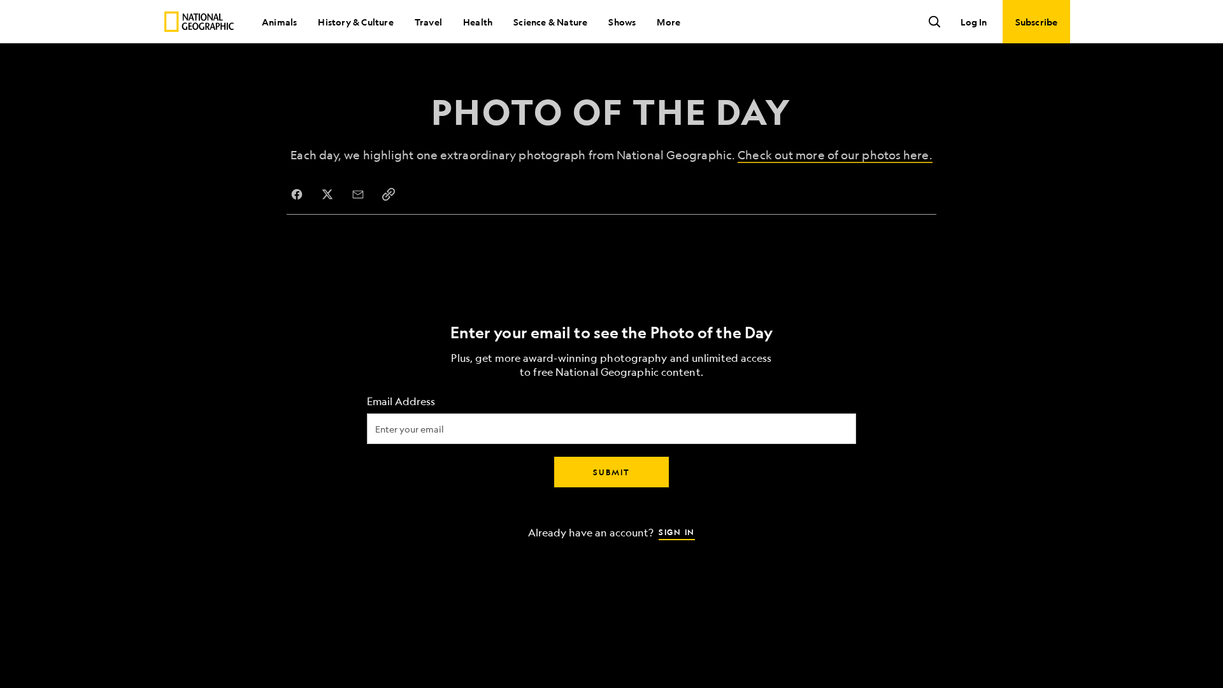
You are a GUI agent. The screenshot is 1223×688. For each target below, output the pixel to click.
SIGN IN (677, 532)
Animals (279, 21)
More (668, 21)
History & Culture (355, 21)
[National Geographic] (199, 21)
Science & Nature (550, 21)
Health (477, 21)
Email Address (401, 402)
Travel (428, 21)
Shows (622, 21)
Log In (974, 21)
